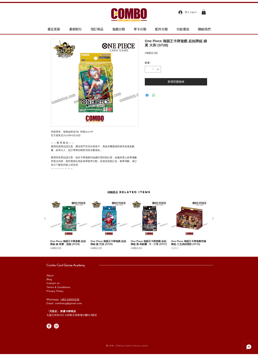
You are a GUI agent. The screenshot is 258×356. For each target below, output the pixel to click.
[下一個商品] (213, 218)
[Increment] (158, 69)
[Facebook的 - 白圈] (49, 326)
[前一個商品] (45, 218)
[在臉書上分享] (147, 95)
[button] (203, 12)
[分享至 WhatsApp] (154, 95)
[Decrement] (147, 69)
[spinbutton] (153, 69)
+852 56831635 (70, 299)
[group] (129, 226)
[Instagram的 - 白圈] (56, 326)
